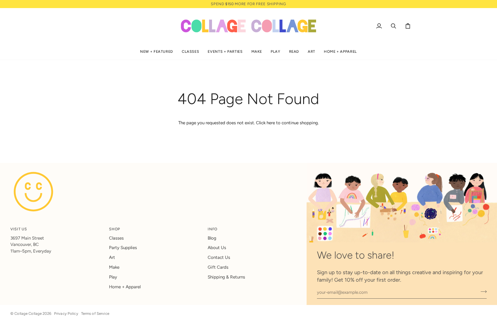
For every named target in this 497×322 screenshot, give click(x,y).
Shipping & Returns (226, 277)
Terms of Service (95, 313)
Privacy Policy (66, 313)
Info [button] (212, 229)
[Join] (482, 291)
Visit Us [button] (18, 229)
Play (113, 277)
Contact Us (219, 257)
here (271, 122)
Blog (212, 238)
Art (112, 257)
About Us (217, 247)
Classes (116, 238)
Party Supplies (123, 247)
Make (114, 267)
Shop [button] (114, 229)
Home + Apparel (125, 286)
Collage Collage (28, 313)
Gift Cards (218, 267)
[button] (156, 52)
